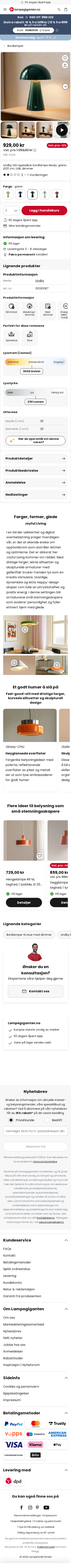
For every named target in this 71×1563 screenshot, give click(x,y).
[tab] (35, 1268)
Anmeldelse (15, 482)
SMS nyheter (13, 1338)
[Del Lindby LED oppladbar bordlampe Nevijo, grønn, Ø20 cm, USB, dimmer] (65, 65)
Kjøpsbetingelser (16, 1393)
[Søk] (59, 9)
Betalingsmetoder (17, 1262)
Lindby (40, 281)
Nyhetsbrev (12, 1331)
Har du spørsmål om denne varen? (38, 440)
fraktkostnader (46, 1547)
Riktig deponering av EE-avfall (36, 1532)
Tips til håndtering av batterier (36, 1527)
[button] (9, 130)
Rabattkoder (13, 1358)
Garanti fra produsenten (22, 1296)
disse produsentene (45, 1161)
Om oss (9, 1317)
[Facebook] (24, 1507)
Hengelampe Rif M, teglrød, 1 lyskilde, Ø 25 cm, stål (23, 882)
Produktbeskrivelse (22, 470)
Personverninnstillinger (27, 1515)
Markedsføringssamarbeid (23, 1324)
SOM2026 (33, 30)
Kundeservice (17, 1240)
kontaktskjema (46, 1217)
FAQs (7, 1249)
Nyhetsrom (31, 1365)
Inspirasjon (11, 1365)
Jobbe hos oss (14, 1345)
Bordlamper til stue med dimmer (29, 935)
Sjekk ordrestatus (16, 1269)
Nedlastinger (17, 494)
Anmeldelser (13, 1351)
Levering (9, 1276)
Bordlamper (15, 46)
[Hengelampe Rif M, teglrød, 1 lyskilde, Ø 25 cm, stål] (24, 865)
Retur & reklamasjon (19, 1289)
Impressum (12, 1400)
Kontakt (9, 1255)
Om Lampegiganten (23, 1309)
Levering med (17, 1470)
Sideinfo (11, 1378)
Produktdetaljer (19, 458)
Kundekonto (12, 1282)
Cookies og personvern (21, 1386)
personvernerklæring (51, 1222)
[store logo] (27, 9)
